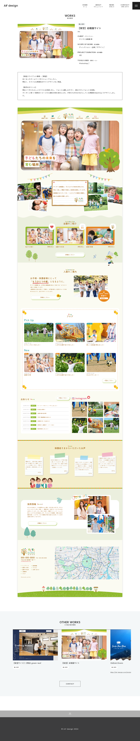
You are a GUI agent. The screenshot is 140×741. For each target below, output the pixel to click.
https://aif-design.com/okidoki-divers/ (123, 672)
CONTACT (70, 684)
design (11, 5)
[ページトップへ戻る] (70, 714)
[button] (17, 651)
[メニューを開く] (136, 6)
